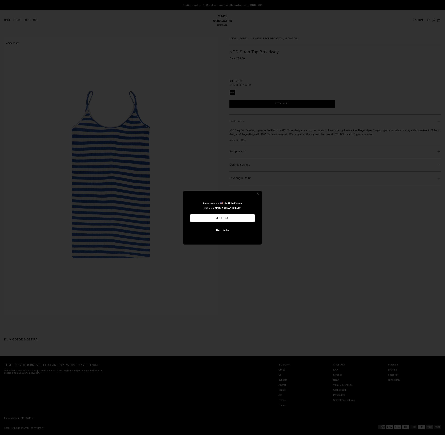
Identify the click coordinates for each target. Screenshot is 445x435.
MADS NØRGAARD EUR (227, 208)
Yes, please (222, 218)
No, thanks (222, 230)
